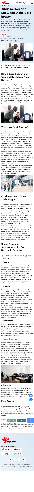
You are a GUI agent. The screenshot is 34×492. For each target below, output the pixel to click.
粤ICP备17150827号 (6, 466)
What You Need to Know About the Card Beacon (18, 426)
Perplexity (22, 420)
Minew (10, 36)
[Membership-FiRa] (6, 454)
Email (31, 399)
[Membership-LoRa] (17, 449)
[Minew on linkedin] (10, 459)
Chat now (31, 395)
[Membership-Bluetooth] (6, 449)
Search (17, 2)
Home (4, 5)
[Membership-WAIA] (17, 454)
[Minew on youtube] (23, 459)
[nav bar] (31, 3)
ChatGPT (12, 420)
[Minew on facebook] (15, 459)
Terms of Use (21, 466)
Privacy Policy (28, 466)
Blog (9, 5)
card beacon (6, 85)
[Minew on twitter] (19, 459)
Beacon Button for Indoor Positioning (15, 429)
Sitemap (14, 466)
